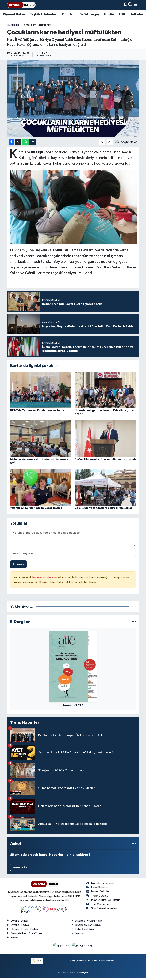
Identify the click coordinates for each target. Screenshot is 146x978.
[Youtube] (51, 909)
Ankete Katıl (21, 867)
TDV (121, 14)
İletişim (79, 933)
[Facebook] (31, 909)
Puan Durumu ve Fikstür (105, 900)
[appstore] (62, 945)
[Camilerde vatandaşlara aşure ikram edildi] (105, 487)
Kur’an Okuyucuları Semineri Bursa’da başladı (105, 459)
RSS (38, 960)
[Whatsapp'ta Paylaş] (25, 142)
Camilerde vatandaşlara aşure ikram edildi (103, 508)
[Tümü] (134, 606)
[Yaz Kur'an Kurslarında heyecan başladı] (40, 487)
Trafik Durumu (99, 895)
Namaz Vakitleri (100, 891)
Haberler (13, 25)
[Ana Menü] (135, 4)
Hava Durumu (99, 887)
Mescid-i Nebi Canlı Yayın (26, 933)
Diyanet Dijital (19, 920)
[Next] (24, 909)
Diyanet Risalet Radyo (24, 929)
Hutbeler (136, 14)
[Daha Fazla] (32, 142)
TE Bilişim (82, 972)
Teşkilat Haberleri (43, 14)
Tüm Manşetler (100, 904)
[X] (38, 909)
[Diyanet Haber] (21, 5)
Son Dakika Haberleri (104, 908)
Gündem (68, 14)
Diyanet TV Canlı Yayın (88, 920)
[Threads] (65, 909)
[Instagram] (45, 909)
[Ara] (130, 4)
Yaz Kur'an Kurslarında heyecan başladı (36, 508)
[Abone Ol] (126, 142)
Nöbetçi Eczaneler (102, 883)
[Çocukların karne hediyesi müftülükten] (73, 98)
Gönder (18, 564)
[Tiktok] (58, 909)
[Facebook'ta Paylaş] (11, 142)
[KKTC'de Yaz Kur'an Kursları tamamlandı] (40, 389)
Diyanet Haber (14, 14)
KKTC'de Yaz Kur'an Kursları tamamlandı (37, 410)
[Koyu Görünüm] (125, 4)
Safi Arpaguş (89, 14)
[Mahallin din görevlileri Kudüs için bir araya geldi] (40, 438)
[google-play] (82, 945)
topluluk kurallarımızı (45, 577)
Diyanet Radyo (20, 924)
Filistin (109, 14)
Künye (14, 937)
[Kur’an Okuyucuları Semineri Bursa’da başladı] (105, 438)
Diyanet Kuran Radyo (88, 924)
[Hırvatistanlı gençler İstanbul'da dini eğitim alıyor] (105, 389)
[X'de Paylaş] (18, 142)
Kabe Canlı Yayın (85, 929)
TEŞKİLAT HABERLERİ (37, 25)
